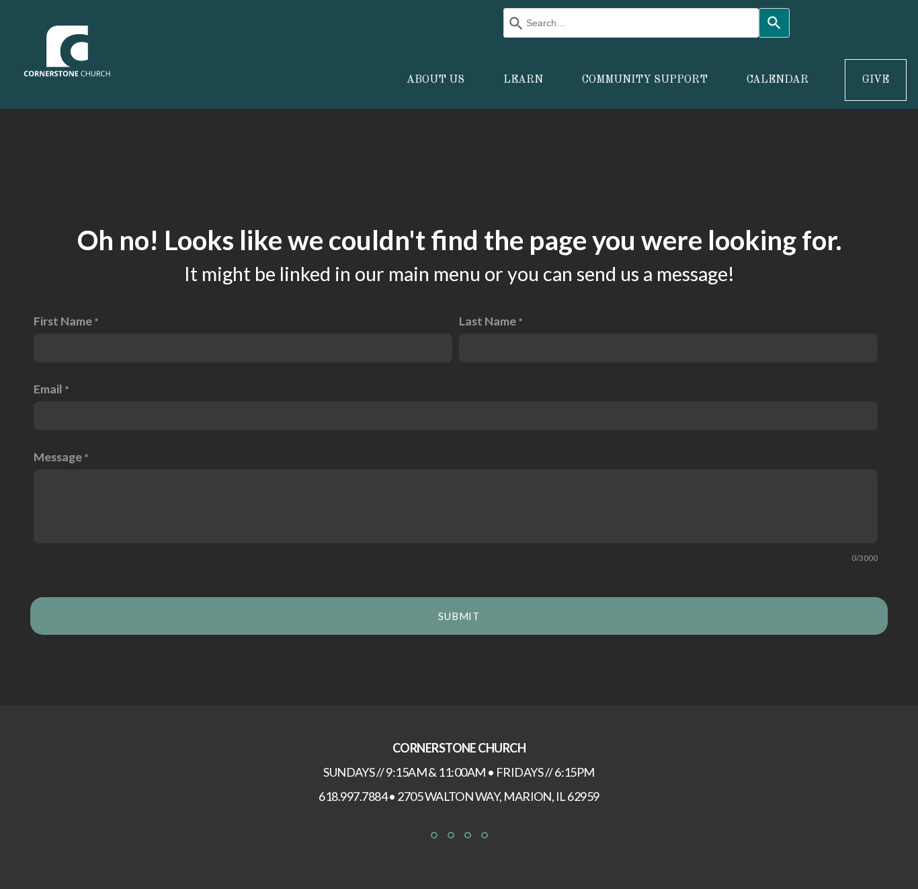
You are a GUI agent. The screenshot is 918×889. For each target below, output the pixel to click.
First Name (63, 320)
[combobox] (631, 23)
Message (58, 456)
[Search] (774, 23)
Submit (459, 616)
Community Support (646, 80)
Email (48, 388)
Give (875, 80)
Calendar (777, 80)
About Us (437, 80)
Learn (524, 80)
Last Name (487, 320)
